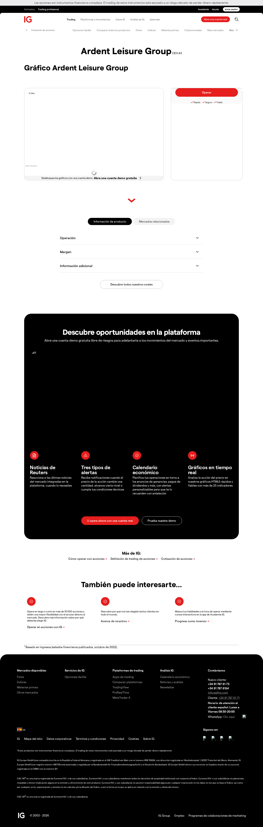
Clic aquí (229, 716)
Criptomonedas (193, 30)
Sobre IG (120, 19)
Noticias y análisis (171, 682)
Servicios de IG (74, 670)
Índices (152, 30)
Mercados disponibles (31, 670)
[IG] (28, 19)
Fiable (220, 102)
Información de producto (110, 221)
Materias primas (170, 30)
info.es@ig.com (218, 692)
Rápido (197, 102)
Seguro (208, 102)
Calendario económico (175, 676)
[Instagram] (214, 738)
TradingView (121, 687)
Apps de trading (123, 676)
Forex (139, 30)
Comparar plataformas (127, 682)
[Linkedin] (231, 738)
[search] (236, 19)
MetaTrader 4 (121, 697)
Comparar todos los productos (113, 30)
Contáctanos (216, 670)
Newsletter (167, 687)
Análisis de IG (137, 19)
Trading (71, 19)
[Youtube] (222, 738)
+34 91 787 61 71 (229, 697)
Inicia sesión (231, 9)
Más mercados (215, 30)
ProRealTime (121, 692)
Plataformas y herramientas (95, 19)
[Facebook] (205, 738)
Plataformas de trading (128, 670)
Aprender (155, 19)
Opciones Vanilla (82, 30)
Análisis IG (167, 670)
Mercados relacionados (154, 221)
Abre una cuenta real (215, 19)
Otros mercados (27, 692)
